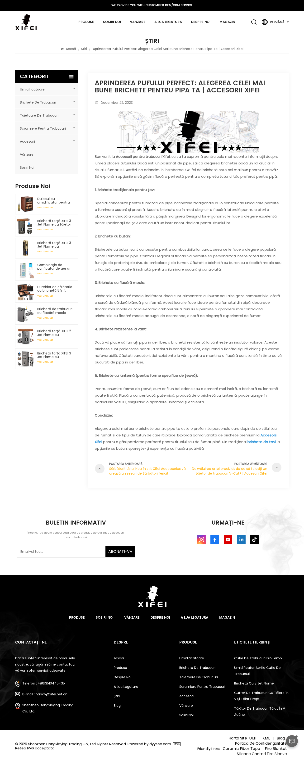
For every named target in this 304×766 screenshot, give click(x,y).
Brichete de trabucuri (38, 102)
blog (117, 705)
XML (266, 738)
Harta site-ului (242, 738)
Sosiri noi (112, 22)
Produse (86, 22)
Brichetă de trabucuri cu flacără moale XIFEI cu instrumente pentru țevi (54, 310)
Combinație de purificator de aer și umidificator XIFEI (53, 266)
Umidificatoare (32, 89)
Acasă (71, 48)
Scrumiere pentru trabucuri (43, 128)
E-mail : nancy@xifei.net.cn (44, 694)
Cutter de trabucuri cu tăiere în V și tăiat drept (261, 695)
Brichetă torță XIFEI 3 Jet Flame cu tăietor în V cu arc (54, 222)
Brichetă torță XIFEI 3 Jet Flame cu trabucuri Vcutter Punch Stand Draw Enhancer (54, 355)
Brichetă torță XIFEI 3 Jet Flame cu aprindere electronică (55, 244)
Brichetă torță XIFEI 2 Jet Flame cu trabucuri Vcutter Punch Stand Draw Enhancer (54, 332)
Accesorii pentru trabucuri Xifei (143, 156)
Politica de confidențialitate (261, 743)
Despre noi (200, 22)
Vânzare (137, 22)
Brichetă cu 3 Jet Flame (254, 683)
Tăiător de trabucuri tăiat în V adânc (259, 711)
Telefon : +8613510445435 (43, 683)
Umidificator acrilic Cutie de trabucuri (257, 670)
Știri (84, 48)
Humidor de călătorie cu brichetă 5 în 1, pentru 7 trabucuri (54, 288)
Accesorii (27, 141)
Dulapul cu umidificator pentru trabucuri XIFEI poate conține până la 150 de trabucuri (54, 200)
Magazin (227, 22)
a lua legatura (168, 22)
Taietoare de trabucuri (39, 115)
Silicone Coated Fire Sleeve (262, 754)
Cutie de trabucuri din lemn (258, 658)
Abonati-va (120, 551)
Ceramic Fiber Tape (241, 748)
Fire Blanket (276, 748)
